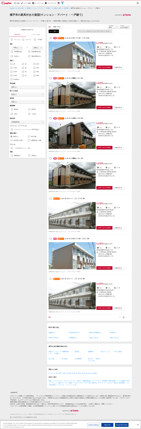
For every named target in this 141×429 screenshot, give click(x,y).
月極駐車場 (65, 351)
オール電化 (68, 383)
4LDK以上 (16, 79)
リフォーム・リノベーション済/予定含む (26, 129)
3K (26, 71)
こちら (79, 406)
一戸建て (40, 39)
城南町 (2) (52, 332)
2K (26, 68)
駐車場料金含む (36, 51)
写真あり (34, 155)
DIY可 (128, 381)
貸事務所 (90, 351)
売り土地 (51, 358)
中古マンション (105, 351)
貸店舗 (77, 351)
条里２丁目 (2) (114, 337)
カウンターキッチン (70, 381)
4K (26, 75)
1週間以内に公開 (36, 140)
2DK (37, 68)
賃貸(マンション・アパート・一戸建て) (39, 8)
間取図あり (17, 155)
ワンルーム (52, 373)
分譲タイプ (61, 383)
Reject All (107, 425)
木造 (15, 114)
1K (26, 64)
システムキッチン (57, 381)
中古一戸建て (118, 351)
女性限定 (104, 381)
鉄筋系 (16, 109)
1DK (37, 64)
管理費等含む (18, 51)
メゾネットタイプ (78, 383)
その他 (34, 114)
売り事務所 (78, 358)
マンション (17, 39)
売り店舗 (64, 358)
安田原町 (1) (73, 337)
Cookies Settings (93, 425)
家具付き (94, 383)
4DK (37, 75)
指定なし (16, 136)
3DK (37, 71)
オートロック (97, 381)
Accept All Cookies (121, 425)
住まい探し (21, 8)
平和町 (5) (113, 332)
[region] (70, 424)
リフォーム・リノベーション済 (66, 385)
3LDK (15, 75)
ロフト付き (87, 383)
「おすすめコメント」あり (22, 148)
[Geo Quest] (62, 3)
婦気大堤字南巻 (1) (95, 332)
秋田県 (66, 8)
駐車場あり (122, 383)
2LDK (15, 71)
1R (14, 64)
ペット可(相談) (121, 381)
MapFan (12, 8)
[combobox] (17, 48)
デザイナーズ (102, 383)
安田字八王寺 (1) (54, 337)
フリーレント (53, 383)
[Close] (138, 424)
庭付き (116, 383)
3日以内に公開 (17, 140)
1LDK (15, 68)
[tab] (17, 34)
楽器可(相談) (112, 381)
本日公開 (33, 136)
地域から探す (58, 8)
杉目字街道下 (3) (74, 332)
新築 (50, 381)
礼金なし (17, 56)
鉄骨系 (34, 109)
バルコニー (110, 383)
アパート (28, 39)
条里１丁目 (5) (93, 337)
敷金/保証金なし (37, 56)
